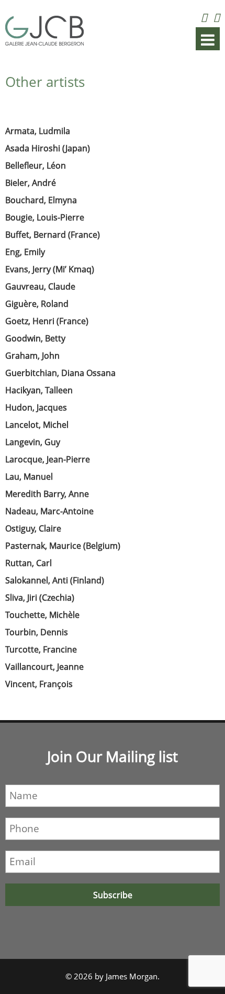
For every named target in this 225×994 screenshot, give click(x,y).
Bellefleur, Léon (35, 165)
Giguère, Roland (37, 304)
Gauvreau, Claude (40, 286)
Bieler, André (30, 183)
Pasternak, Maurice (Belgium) (62, 545)
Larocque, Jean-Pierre (47, 459)
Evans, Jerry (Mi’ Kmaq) (49, 269)
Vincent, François (39, 684)
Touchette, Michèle (42, 615)
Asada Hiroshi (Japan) (47, 148)
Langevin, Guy (32, 442)
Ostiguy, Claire (33, 528)
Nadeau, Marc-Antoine (49, 511)
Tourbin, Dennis (36, 632)
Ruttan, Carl (28, 563)
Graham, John (32, 355)
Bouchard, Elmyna (41, 200)
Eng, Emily (25, 252)
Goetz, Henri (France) (46, 321)
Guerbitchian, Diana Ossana (60, 373)
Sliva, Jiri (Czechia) (39, 597)
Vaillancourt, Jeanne (44, 666)
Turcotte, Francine (41, 649)
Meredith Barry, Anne (47, 494)
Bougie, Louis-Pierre (44, 217)
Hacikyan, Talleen (39, 390)
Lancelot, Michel (37, 424)
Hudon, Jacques (36, 407)
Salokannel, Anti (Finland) (54, 580)
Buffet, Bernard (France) (52, 234)
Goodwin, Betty (35, 338)
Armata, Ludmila (37, 131)
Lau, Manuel (29, 476)
